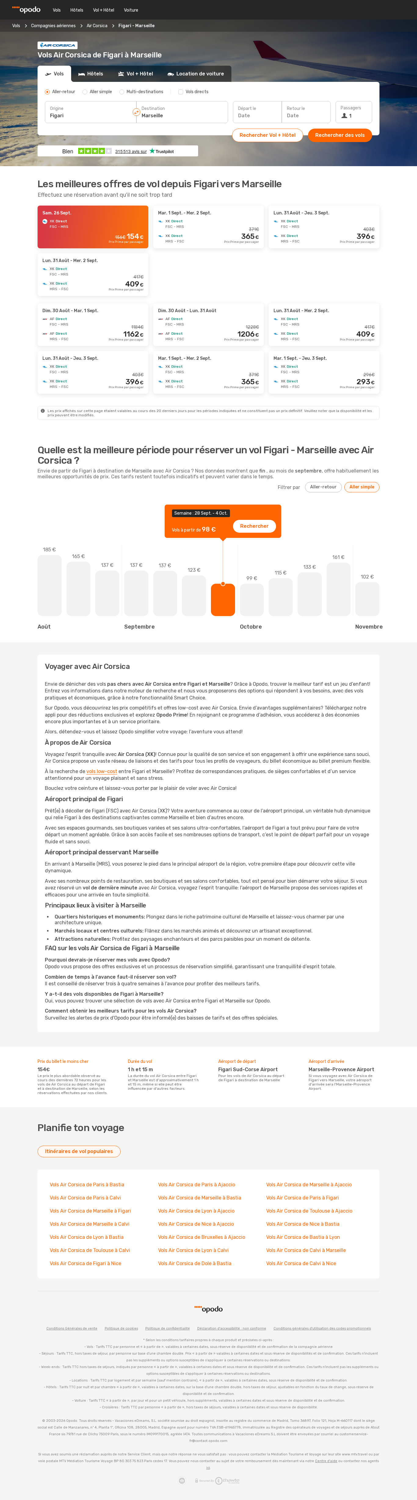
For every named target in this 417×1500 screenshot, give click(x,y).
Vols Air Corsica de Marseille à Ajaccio (309, 1185)
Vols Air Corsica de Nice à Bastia (302, 1224)
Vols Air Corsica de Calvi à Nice (301, 1263)
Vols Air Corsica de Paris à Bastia (87, 1185)
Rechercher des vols (340, 135)
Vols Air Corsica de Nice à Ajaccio (196, 1224)
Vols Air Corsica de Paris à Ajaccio (196, 1185)
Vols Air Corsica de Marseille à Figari (90, 1211)
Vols (57, 10)
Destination (153, 108)
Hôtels (77, 10)
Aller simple (362, 487)
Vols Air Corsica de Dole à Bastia (194, 1263)
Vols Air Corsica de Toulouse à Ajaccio (309, 1211)
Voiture (131, 10)
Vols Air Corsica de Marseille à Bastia (199, 1198)
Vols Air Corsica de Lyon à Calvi (193, 1250)
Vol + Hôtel (103, 10)
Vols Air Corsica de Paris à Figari (302, 1198)
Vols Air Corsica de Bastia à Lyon (303, 1237)
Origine (56, 108)
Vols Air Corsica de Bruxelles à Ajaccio (201, 1237)
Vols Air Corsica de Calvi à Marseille (306, 1250)
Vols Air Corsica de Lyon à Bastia (87, 1237)
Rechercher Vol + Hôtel (268, 135)
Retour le (296, 108)
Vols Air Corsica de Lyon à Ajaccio (196, 1211)
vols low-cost (101, 771)
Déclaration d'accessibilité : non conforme (231, 1328)
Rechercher (254, 526)
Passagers (351, 108)
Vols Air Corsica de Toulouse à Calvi (90, 1250)
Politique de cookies (121, 1328)
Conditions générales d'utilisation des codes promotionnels (322, 1328)
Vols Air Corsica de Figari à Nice (85, 1263)
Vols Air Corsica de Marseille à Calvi (89, 1224)
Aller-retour (323, 487)
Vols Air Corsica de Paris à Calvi (85, 1198)
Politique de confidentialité (167, 1328)
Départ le (247, 108)
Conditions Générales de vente (71, 1328)
